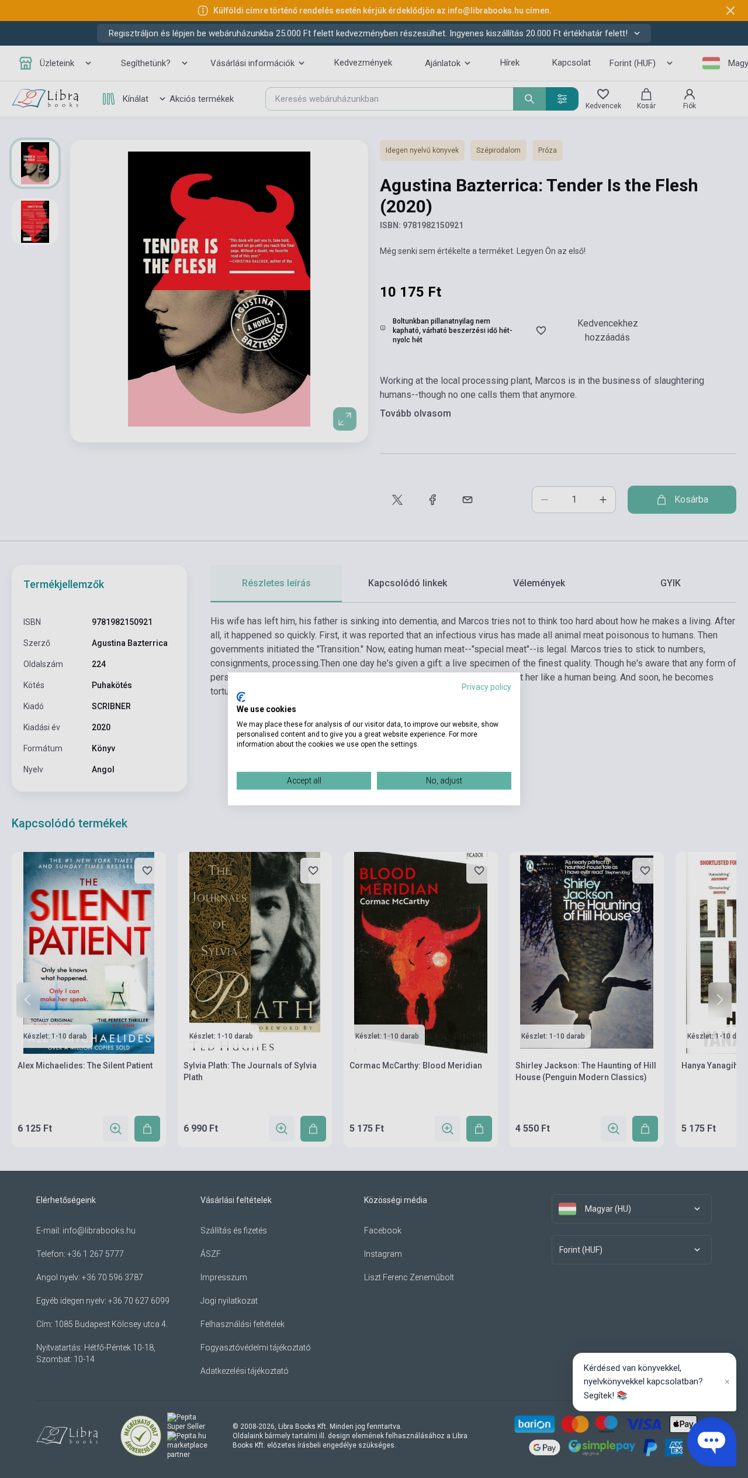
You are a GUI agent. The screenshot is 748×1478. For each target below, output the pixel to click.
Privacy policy (486, 687)
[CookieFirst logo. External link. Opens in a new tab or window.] (241, 697)
